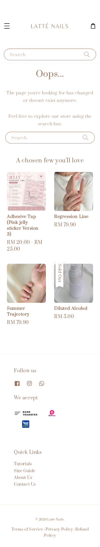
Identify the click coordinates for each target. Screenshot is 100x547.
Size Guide (25, 471)
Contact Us (25, 484)
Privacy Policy (59, 529)
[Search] (87, 54)
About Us (23, 477)
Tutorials (23, 464)
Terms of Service (27, 529)
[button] (7, 26)
